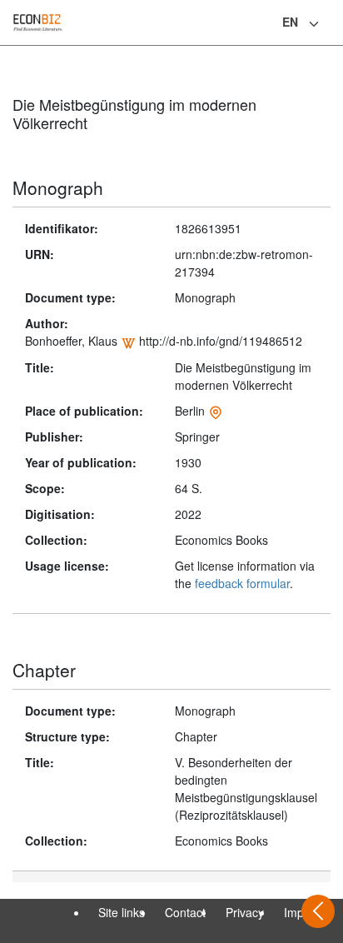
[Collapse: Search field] (329, 24)
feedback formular (242, 583)
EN (290, 21)
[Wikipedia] (128, 340)
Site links (121, 912)
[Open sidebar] (318, 911)
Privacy (245, 912)
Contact (185, 912)
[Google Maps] (215, 410)
